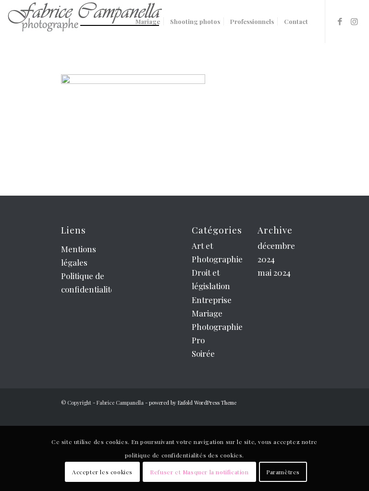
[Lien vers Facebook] (340, 21)
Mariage (207, 313)
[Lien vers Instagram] (354, 21)
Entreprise (212, 299)
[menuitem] (148, 21)
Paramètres (283, 472)
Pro (198, 340)
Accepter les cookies (102, 472)
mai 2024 (274, 272)
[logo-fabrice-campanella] (84, 21)
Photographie (217, 326)
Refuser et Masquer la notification (199, 472)
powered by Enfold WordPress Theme (192, 402)
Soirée (203, 353)
